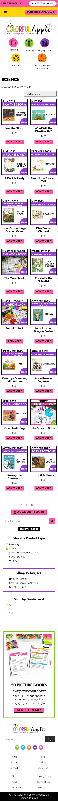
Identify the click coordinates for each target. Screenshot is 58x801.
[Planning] (13, 42)
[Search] (50, 739)
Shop (14, 776)
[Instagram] (17, 747)
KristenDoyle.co (29, 797)
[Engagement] (44, 42)
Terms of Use (44, 781)
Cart (14, 781)
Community (16, 65)
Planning (13, 49)
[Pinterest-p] (41, 747)
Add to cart (14, 141)
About (14, 762)
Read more (14, 341)
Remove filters (29, 529)
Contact (14, 767)
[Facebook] (23, 747)
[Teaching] (29, 42)
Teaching (29, 50)
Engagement (44, 50)
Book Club (42, 767)
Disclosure (43, 787)
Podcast (43, 762)
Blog (42, 756)
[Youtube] (35, 747)
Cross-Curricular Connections (42, 67)
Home (14, 756)
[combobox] (24, 739)
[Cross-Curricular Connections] (42, 57)
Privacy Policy (43, 776)
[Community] (15, 57)
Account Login (14, 787)
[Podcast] (29, 747)
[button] (5, 12)
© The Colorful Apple (21, 794)
